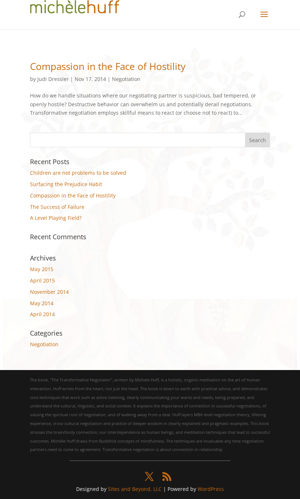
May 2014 (41, 303)
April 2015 (42, 280)
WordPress (211, 488)
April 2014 (42, 314)
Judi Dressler (53, 78)
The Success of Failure (57, 206)
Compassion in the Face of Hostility (107, 66)
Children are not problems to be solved (78, 172)
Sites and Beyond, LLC (135, 488)
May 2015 (41, 269)
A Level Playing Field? (56, 217)
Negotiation (126, 78)
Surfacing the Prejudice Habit (66, 184)
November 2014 (49, 291)
